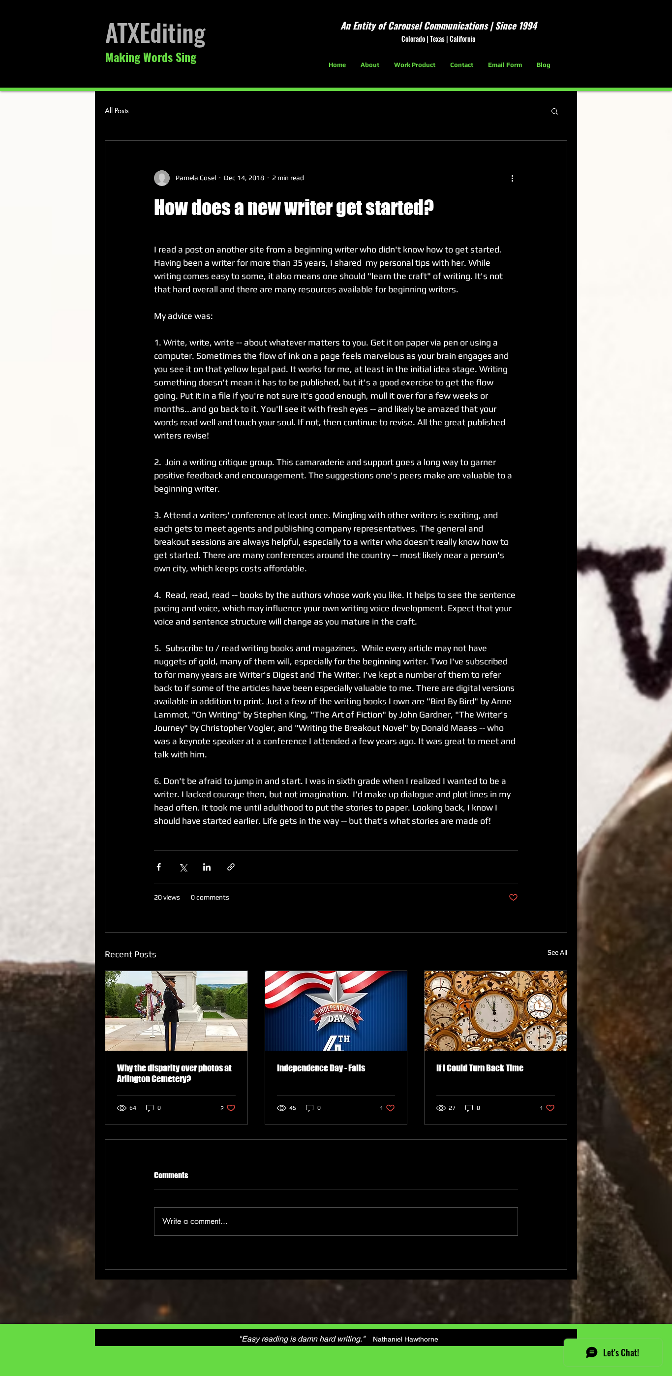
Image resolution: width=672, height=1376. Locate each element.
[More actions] (512, 178)
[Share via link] (231, 867)
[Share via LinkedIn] (207, 867)
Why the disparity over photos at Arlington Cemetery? (174, 1073)
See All (557, 952)
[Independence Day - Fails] (336, 1011)
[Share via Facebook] (158, 867)
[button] (554, 111)
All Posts (117, 110)
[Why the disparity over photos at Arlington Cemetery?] (176, 1011)
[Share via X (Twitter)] (182, 867)
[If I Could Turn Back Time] (496, 1011)
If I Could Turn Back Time (479, 1068)
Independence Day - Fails (321, 1068)
